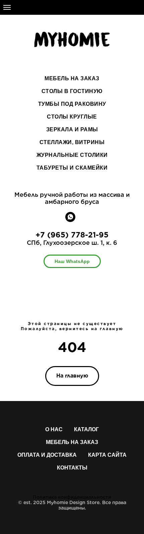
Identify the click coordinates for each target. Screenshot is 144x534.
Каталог (86, 429)
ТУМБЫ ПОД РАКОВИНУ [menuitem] (72, 104)
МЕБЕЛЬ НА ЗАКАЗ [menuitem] (72, 78)
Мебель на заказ (72, 442)
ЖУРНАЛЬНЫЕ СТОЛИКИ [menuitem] (72, 155)
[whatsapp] (70, 220)
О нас (54, 429)
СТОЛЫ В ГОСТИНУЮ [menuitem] (72, 91)
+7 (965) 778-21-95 (72, 234)
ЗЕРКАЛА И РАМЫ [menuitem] (72, 129)
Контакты (72, 468)
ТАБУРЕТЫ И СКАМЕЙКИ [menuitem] (72, 168)
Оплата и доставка (47, 455)
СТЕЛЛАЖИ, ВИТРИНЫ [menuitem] (72, 142)
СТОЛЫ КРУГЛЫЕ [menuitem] (72, 117)
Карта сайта (107, 455)
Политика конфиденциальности (72, 497)
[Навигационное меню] (7, 7)
